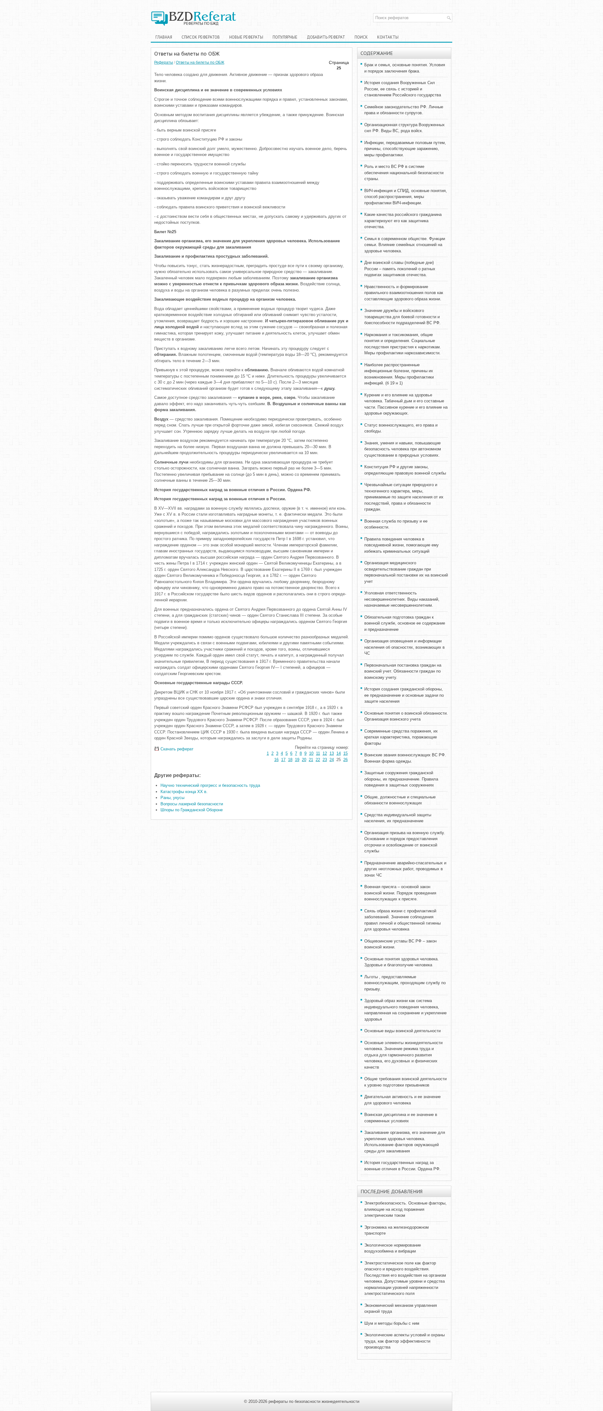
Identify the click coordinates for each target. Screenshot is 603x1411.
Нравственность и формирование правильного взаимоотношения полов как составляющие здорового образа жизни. (403, 292)
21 (311, 759)
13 (331, 753)
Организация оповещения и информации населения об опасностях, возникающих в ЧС (404, 647)
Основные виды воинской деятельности (402, 1030)
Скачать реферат (176, 749)
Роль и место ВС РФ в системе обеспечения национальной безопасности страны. (403, 172)
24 (331, 759)
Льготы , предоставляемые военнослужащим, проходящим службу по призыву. (405, 982)
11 (318, 753)
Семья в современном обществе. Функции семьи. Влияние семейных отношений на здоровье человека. (404, 244)
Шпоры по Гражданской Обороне (191, 809)
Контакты (388, 37)
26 (345, 759)
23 (325, 759)
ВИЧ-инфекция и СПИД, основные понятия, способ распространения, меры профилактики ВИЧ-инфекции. (405, 196)
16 (276, 759)
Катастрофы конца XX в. (184, 791)
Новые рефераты (246, 37)
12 (325, 753)
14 (338, 753)
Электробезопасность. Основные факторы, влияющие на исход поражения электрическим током (405, 1209)
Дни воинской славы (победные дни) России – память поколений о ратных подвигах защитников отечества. (399, 268)
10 (311, 753)
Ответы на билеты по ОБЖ (200, 62)
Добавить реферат (326, 37)
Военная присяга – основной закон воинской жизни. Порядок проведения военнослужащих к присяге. (400, 892)
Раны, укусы (172, 797)
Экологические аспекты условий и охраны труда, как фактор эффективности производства (404, 1341)
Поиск (361, 37)
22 (318, 759)
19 (297, 759)
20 (304, 759)
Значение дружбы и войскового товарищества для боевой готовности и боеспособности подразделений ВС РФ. (402, 316)
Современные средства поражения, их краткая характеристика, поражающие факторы (401, 737)
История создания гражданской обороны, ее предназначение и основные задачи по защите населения (404, 695)
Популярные (285, 37)
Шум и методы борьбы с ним (391, 1323)
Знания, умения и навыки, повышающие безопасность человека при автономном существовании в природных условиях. (402, 449)
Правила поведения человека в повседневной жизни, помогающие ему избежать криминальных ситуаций (401, 545)
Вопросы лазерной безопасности (191, 804)
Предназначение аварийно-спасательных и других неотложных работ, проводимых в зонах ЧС (405, 869)
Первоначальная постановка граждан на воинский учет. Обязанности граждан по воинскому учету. (402, 671)
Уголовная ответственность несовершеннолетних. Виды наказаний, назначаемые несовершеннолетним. (401, 599)
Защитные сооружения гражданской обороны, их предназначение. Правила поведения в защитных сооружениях (401, 778)
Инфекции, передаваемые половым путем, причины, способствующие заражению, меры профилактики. (405, 148)
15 (345, 753)
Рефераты (163, 62)
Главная (163, 37)
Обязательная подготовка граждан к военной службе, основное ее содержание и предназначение (404, 623)
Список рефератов (201, 37)
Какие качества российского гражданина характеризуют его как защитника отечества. (403, 220)
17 (283, 759)
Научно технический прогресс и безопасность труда (210, 785)
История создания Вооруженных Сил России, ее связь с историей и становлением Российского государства (402, 88)
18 (290, 759)
